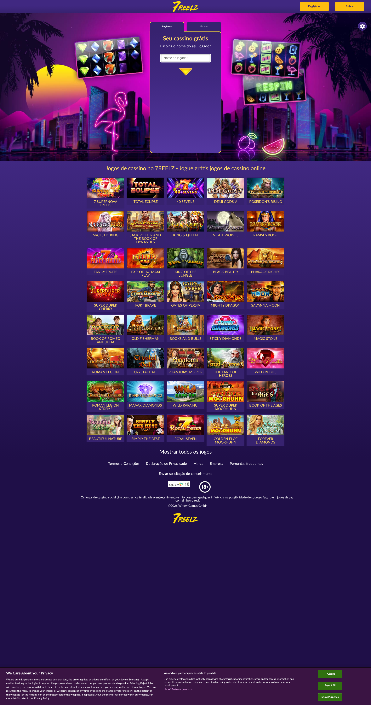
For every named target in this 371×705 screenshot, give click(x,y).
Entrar (350, 6)
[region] (185, 686)
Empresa (216, 464)
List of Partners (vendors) (178, 689)
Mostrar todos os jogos (185, 452)
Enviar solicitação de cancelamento (185, 474)
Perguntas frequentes (246, 464)
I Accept (330, 674)
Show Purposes (330, 697)
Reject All (330, 685)
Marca (198, 464)
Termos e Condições (124, 464)
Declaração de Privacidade (166, 464)
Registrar (314, 6)
